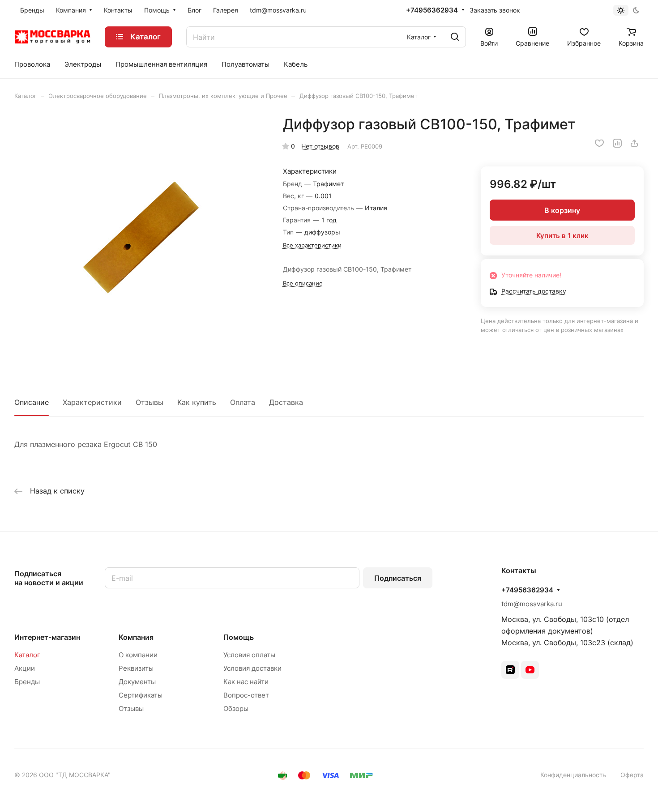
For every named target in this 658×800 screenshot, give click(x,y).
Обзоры (235, 708)
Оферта (632, 775)
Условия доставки (252, 668)
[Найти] (455, 36)
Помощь (238, 637)
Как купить (196, 402)
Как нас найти (246, 681)
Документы (137, 681)
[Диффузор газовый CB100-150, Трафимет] (139, 240)
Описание (31, 402)
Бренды (27, 681)
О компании (138, 655)
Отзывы (149, 402)
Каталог (27, 655)
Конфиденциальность (573, 775)
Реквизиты (136, 668)
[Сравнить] (617, 143)
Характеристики (92, 402)
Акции (24, 668)
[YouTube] (530, 670)
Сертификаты (140, 695)
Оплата (242, 402)
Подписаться (397, 578)
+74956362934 (432, 10)
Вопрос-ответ (246, 695)
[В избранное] (599, 143)
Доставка (286, 402)
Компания (136, 637)
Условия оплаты (249, 655)
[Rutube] (510, 670)
